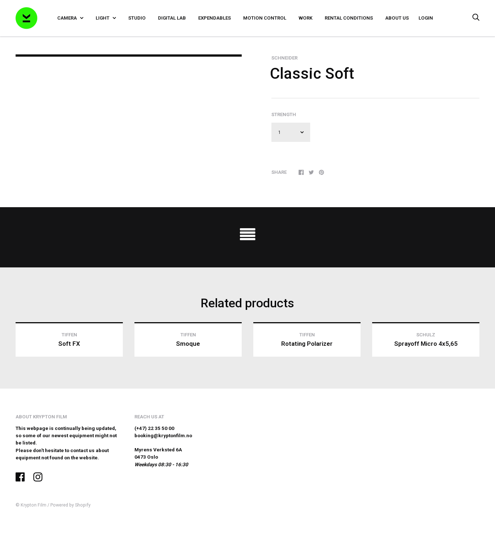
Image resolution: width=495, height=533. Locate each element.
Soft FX (69, 343)
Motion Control (264, 18)
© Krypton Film (31, 505)
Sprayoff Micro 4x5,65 (426, 343)
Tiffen (69, 334)
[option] (129, 55)
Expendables (214, 18)
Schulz (425, 334)
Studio (137, 18)
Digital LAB (172, 18)
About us (397, 18)
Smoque (188, 343)
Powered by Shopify (70, 505)
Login (426, 18)
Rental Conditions (349, 18)
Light (103, 18)
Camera (67, 18)
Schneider (284, 58)
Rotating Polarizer (307, 343)
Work (305, 18)
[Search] (475, 18)
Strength (283, 114)
